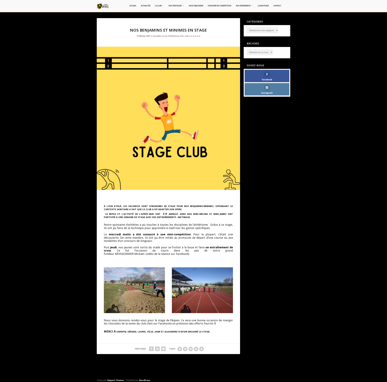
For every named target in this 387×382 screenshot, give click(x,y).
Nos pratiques (175, 6)
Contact (277, 6)
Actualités (145, 6)
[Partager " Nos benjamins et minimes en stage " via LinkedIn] (157, 349)
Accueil (133, 6)
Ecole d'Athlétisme (170, 36)
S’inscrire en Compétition (219, 6)
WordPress (144, 380)
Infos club (184, 36)
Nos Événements (243, 6)
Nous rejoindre (196, 6)
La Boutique (263, 6)
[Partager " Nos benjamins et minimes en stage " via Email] (163, 349)
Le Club (158, 6)
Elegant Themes (115, 380)
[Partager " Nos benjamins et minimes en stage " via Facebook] (151, 349)
